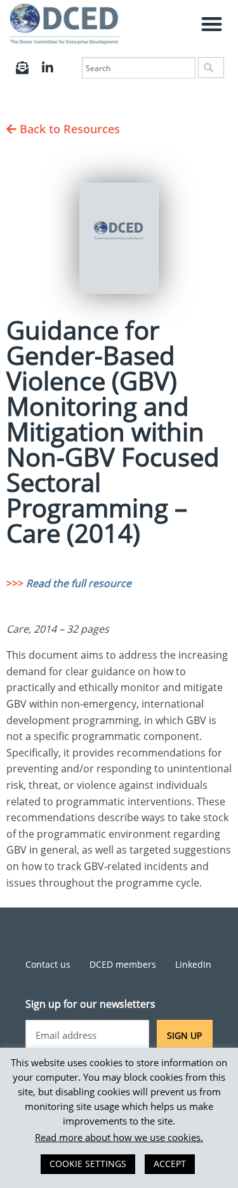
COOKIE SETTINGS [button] (88, 1164)
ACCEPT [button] (170, 1164)
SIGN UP (184, 1035)
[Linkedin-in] (47, 68)
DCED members (122, 964)
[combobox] (138, 68)
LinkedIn (193, 964)
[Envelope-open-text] (22, 68)
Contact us (47, 964)
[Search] (211, 67)
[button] (212, 24)
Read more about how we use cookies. (119, 1137)
